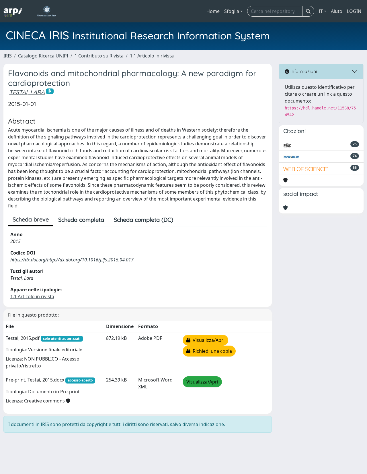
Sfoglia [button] (231, 11)
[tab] (183, 220)
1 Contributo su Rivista (99, 56)
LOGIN (354, 11)
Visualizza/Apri (207, 340)
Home (213, 11)
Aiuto (336, 11)
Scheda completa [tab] (81, 219)
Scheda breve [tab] (31, 219)
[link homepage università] (46, 11)
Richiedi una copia (211, 351)
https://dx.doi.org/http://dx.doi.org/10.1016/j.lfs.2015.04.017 (72, 260)
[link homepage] (15, 11)
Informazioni (303, 71)
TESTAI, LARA (27, 92)
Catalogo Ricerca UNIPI (43, 56)
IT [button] (321, 11)
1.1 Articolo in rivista (152, 56)
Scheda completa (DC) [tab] (143, 219)
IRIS (7, 56)
